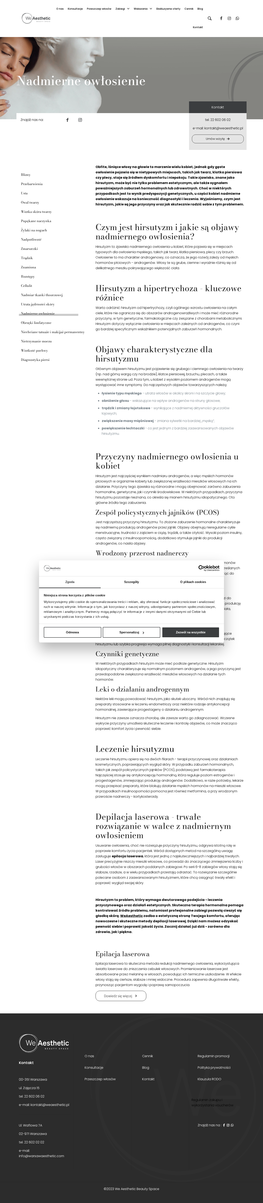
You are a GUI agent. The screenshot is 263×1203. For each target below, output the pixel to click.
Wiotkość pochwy (34, 350)
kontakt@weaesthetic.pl (223, 128)
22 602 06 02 (220, 119)
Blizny (26, 174)
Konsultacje (94, 1068)
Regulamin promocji (214, 1056)
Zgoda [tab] (70, 582)
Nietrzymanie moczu (36, 341)
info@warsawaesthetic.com (41, 1156)
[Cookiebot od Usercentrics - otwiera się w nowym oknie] (201, 568)
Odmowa (72, 632)
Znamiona (28, 267)
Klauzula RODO (209, 1079)
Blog (145, 1068)
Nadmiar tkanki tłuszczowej (42, 294)
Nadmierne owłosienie (38, 313)
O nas (89, 1056)
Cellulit (26, 285)
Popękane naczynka (36, 220)
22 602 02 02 (34, 1142)
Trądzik (27, 257)
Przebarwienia (32, 183)
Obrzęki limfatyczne (36, 322)
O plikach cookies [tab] (193, 582)
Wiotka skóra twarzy (36, 211)
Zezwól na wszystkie (190, 632)
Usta (24, 193)
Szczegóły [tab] (131, 582)
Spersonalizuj (129, 632)
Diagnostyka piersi (35, 359)
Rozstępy (28, 276)
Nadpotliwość (31, 239)
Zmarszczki (29, 248)
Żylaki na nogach (34, 230)
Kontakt (148, 1079)
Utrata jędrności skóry (38, 304)
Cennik (147, 1056)
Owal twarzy (30, 202)
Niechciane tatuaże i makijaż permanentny (53, 331)
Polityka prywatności (214, 1068)
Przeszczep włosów (100, 1079)
